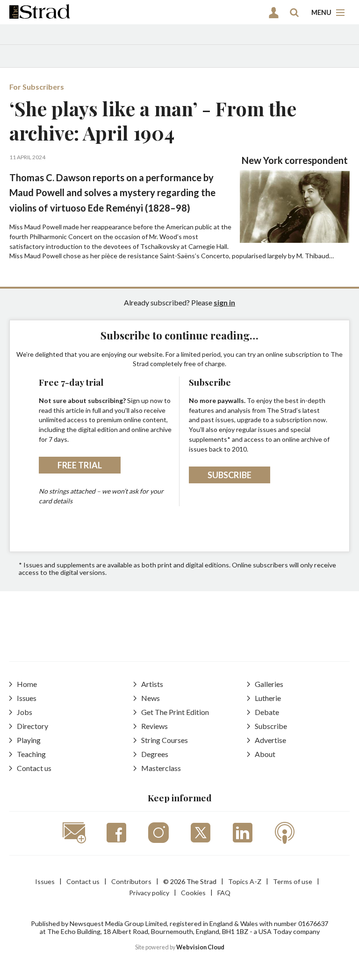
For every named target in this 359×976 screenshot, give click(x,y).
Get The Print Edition (175, 711)
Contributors (131, 881)
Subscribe (229, 475)
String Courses (164, 740)
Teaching (31, 754)
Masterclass (161, 768)
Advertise (270, 740)
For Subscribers (36, 86)
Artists (152, 683)
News (150, 697)
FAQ (223, 893)
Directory (32, 725)
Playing (29, 740)
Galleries (269, 683)
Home (27, 683)
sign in (224, 302)
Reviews (154, 725)
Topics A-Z (244, 881)
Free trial (79, 465)
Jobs (24, 711)
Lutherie (268, 697)
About (265, 754)
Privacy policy (149, 893)
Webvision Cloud (200, 947)
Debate (267, 711)
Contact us (34, 768)
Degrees (154, 754)
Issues (26, 697)
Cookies (193, 893)
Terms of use (292, 881)
